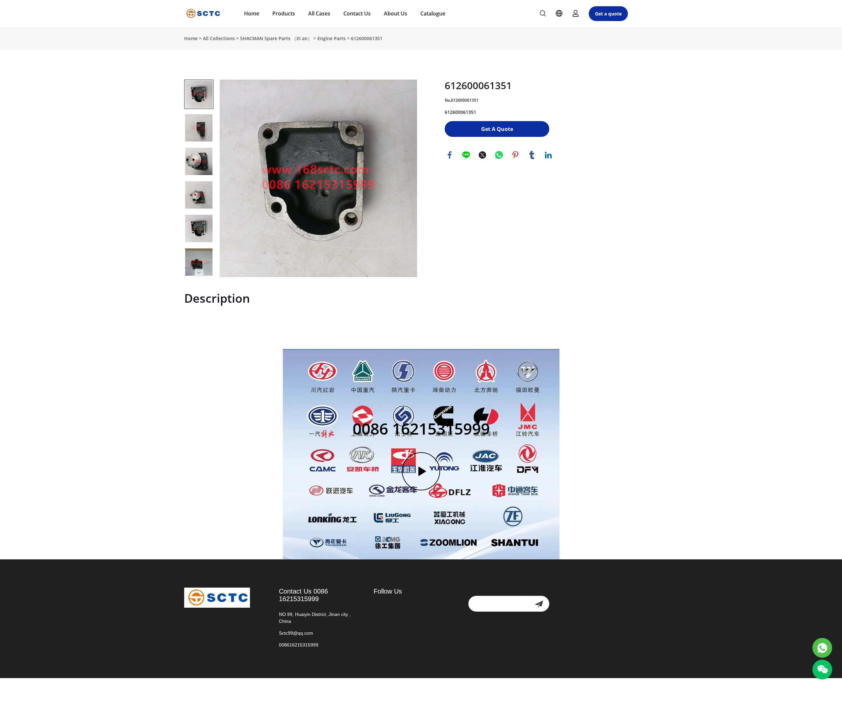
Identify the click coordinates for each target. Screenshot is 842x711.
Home (251, 13)
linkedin (548, 155)
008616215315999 (298, 645)
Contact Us (357, 13)
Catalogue (432, 13)
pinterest (515, 155)
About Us (395, 13)
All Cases (319, 13)
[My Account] (575, 13)
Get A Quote (497, 129)
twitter (482, 155)
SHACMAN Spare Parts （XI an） (276, 38)
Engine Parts (331, 38)
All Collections (219, 38)
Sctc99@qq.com (296, 633)
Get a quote (608, 14)
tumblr (532, 155)
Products (283, 13)
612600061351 (367, 38)
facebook (450, 155)
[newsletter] (539, 604)
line (466, 155)
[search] (542, 14)
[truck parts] (822, 648)
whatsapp (499, 155)
